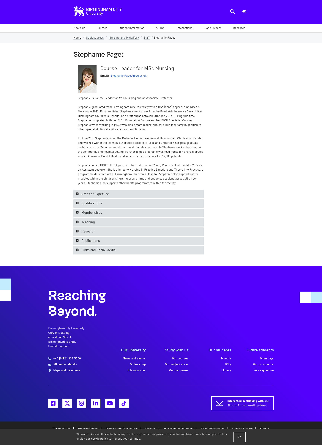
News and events (134, 358)
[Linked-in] (95, 403)
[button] (79, 28)
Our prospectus (263, 364)
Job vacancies (136, 370)
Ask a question (264, 370)
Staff (147, 37)
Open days (267, 358)
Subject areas (95, 37)
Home (77, 37)
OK (240, 436)
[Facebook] (53, 403)
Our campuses (178, 370)
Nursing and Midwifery (124, 37)
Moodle (226, 358)
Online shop (138, 364)
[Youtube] (110, 403)
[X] (67, 403)
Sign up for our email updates (248, 403)
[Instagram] (81, 403)
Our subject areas (176, 364)
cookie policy (99, 438)
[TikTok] (124, 403)
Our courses (180, 358)
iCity (228, 364)
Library (226, 370)
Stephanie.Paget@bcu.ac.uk (129, 75)
